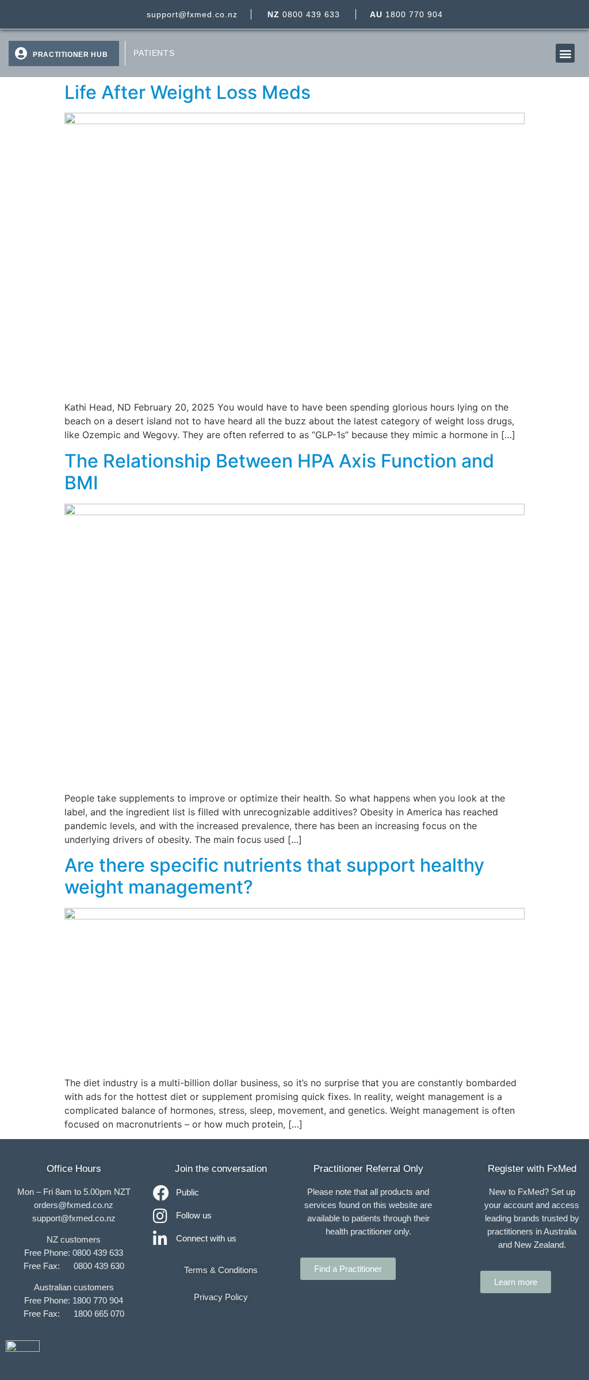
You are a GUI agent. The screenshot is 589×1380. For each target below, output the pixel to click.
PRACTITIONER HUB (70, 55)
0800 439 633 (303, 14)
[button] (565, 53)
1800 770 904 (406, 14)
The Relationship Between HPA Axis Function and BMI (279, 472)
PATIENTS (153, 52)
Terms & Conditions (221, 1270)
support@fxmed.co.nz (192, 14)
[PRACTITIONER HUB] (20, 53)
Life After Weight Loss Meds (187, 92)
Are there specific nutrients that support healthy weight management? (274, 876)
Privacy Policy (221, 1297)
